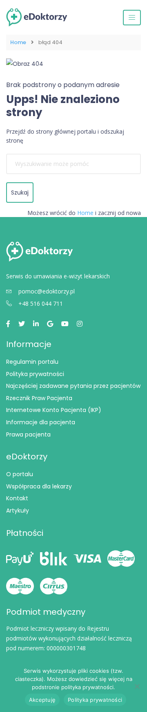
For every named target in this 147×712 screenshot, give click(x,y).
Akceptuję (42, 699)
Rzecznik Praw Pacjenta (39, 398)
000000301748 (66, 648)
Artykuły (17, 510)
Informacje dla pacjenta (40, 422)
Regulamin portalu (32, 362)
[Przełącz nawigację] (132, 17)
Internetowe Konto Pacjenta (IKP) (53, 410)
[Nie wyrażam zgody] (137, 686)
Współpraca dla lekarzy (39, 486)
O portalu (19, 474)
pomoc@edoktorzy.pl (46, 291)
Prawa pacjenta (28, 434)
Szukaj (20, 192)
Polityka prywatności (35, 374)
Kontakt (17, 498)
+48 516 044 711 (40, 303)
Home (18, 42)
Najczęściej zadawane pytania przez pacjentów (73, 386)
